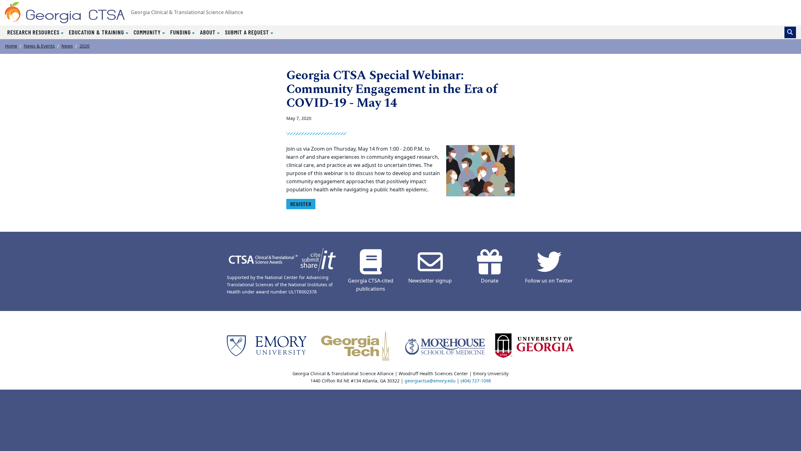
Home (11, 46)
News (67, 46)
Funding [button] (181, 32)
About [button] (208, 32)
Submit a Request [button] (248, 32)
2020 (84, 46)
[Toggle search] (790, 32)
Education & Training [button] (97, 32)
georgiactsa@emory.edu (430, 381)
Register (300, 203)
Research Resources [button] (34, 32)
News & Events (39, 46)
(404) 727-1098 (476, 381)
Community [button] (148, 32)
